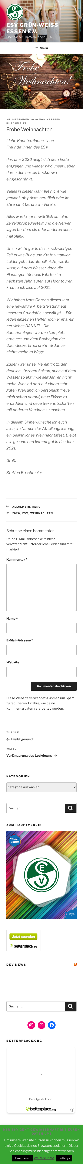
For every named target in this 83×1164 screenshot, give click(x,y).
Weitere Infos (44, 1158)
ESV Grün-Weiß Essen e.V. (32, 28)
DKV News (16, 964)
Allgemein (21, 506)
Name (12, 619)
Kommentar (16, 560)
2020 (16, 513)
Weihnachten (41, 513)
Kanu (36, 506)
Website (12, 662)
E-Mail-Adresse (19, 640)
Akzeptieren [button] (22, 1158)
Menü (44, 48)
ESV (25, 513)
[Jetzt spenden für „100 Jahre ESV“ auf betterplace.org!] (23, 950)
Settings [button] (64, 1158)
